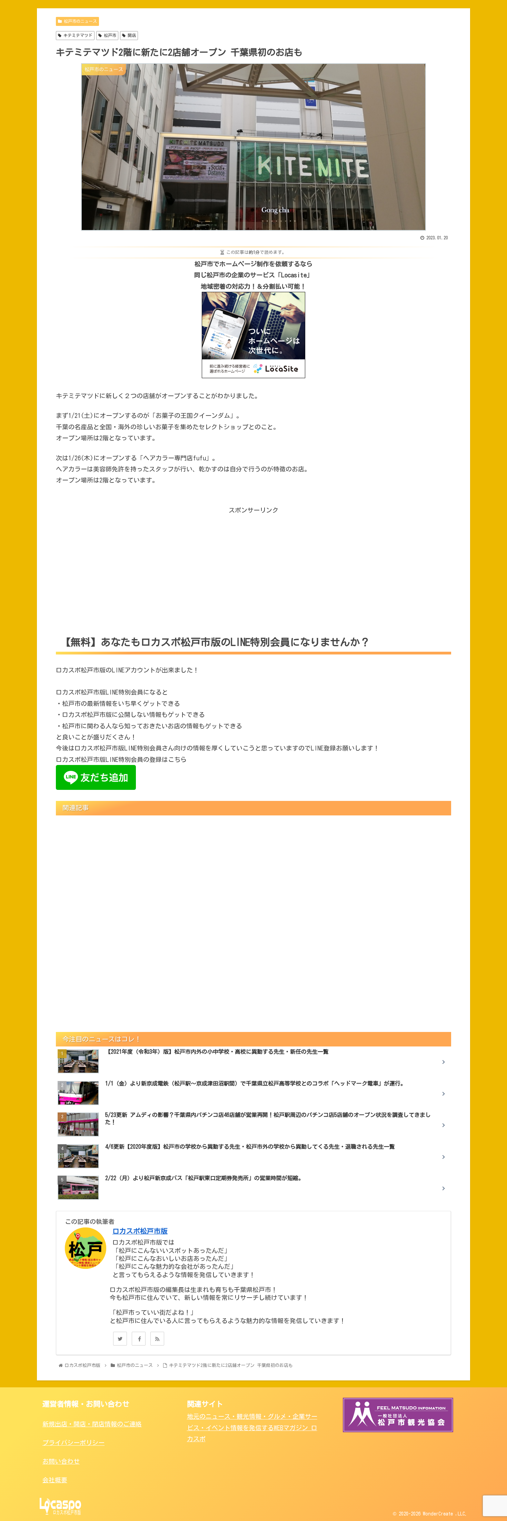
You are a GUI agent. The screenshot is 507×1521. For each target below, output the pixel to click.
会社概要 (54, 1480)
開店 (131, 35)
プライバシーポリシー (73, 1442)
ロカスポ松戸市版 (140, 1231)
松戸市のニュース (79, 21)
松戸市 (109, 35)
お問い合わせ (61, 1461)
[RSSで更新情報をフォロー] (157, 1339)
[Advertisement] (253, 564)
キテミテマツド (76, 35)
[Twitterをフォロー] (120, 1339)
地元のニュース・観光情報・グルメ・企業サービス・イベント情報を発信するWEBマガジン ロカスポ (252, 1427)
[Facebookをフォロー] (139, 1339)
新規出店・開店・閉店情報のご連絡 (92, 1424)
